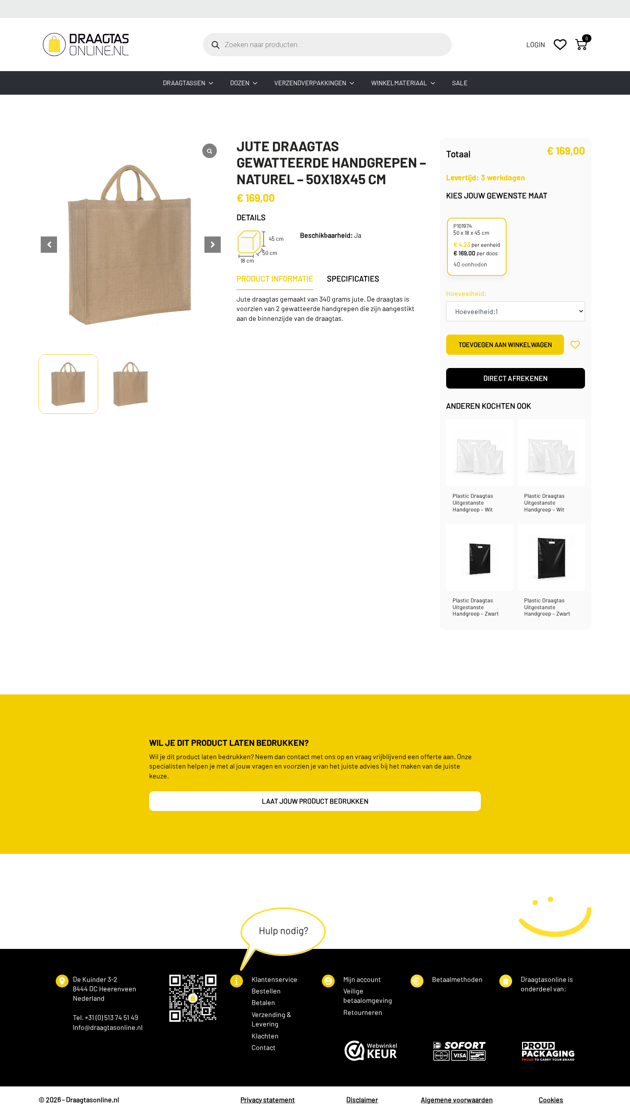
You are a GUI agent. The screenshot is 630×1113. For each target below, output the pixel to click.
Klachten (265, 1036)
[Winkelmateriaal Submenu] (435, 83)
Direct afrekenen (515, 378)
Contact (264, 1047)
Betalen (263, 1002)
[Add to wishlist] (575, 344)
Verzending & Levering (271, 1019)
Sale (460, 83)
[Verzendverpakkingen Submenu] (354, 83)
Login (535, 44)
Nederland (89, 998)
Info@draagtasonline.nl (108, 1027)
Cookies (551, 1099)
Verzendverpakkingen (310, 83)
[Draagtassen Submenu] (213, 83)
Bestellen (266, 991)
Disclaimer (362, 1099)
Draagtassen (184, 83)
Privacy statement (267, 1099)
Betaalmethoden (457, 979)
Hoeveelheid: (466, 293)
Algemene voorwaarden (457, 1099)
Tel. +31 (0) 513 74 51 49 (105, 1017)
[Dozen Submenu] (257, 83)
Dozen (239, 83)
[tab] (275, 278)
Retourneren (362, 1012)
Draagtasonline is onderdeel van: (547, 984)
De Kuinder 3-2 (95, 979)
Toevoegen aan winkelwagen (505, 344)
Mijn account (362, 979)
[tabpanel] (331, 308)
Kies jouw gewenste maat (496, 195)
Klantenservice (274, 979)
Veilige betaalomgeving (367, 995)
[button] (212, 244)
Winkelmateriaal (399, 83)
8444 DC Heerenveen (104, 988)
